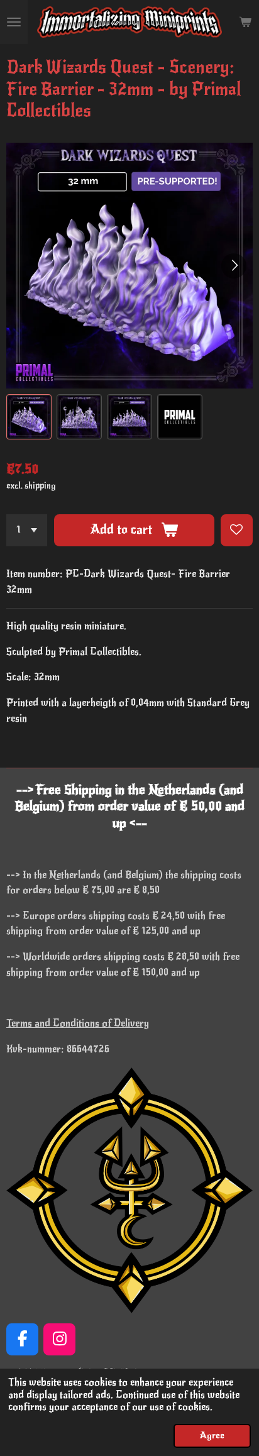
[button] (29, 416)
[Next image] (233, 266)
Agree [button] (212, 1435)
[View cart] (245, 22)
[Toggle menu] (14, 22)
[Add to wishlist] (237, 530)
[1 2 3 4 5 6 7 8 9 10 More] (26, 530)
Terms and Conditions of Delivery (77, 1023)
